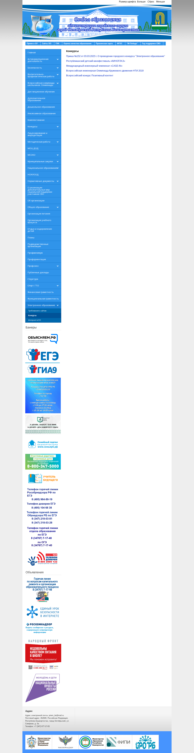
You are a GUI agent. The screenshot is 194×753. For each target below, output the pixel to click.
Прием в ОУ (32, 43)
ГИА (57, 43)
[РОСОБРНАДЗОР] (65, 742)
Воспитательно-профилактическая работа (41, 75)
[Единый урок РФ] (43, 612)
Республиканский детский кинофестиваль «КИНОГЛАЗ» (95, 61)
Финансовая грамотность (41, 292)
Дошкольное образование (41, 106)
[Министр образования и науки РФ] (38, 742)
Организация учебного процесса (39, 221)
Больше (141, 1)
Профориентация (37, 259)
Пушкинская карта (104, 43)
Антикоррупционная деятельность (38, 60)
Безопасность (35, 67)
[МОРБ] (92, 742)
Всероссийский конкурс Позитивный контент (89, 75)
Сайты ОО (46, 43)
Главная (32, 52)
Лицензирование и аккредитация (37, 134)
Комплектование (36, 119)
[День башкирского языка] (43, 424)
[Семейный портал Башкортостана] (43, 444)
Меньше (160, 1)
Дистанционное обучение (41, 91)
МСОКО (31, 154)
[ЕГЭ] (42, 355)
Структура (33, 278)
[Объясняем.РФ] (43, 339)
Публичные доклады (38, 272)
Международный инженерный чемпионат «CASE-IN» (94, 66)
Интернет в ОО (34, 320)
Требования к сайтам (37, 311)
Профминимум (35, 252)
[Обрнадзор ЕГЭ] (42, 517)
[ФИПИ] (118, 742)
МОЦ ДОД (33, 148)
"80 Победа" (132, 43)
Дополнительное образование (36, 99)
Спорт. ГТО (33, 285)
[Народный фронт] (43, 654)
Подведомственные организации (38, 245)
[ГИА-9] (42, 369)
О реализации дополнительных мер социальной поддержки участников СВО (40, 190)
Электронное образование (41, 305)
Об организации (36, 200)
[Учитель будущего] (43, 478)
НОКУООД (33, 174)
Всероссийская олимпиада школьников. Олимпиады (41, 83)
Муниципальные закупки (40, 161)
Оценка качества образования (77, 43)
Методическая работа (39, 141)
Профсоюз (33, 265)
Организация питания (39, 213)
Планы (31, 237)
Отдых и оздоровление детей (40, 229)
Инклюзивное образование (42, 113)
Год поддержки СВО (151, 43)
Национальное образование (42, 167)
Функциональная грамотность (43, 298)
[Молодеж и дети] (42, 688)
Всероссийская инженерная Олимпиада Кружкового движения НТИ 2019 (105, 70)
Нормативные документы (41, 181)
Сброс (151, 1)
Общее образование (38, 207)
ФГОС (119, 43)
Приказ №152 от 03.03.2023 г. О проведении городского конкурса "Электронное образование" (115, 56)
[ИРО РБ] (145, 742)
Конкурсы (32, 126)
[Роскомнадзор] (39, 628)
